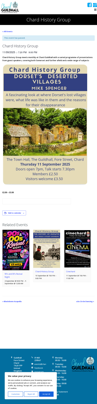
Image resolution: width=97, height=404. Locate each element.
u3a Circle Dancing (85, 301)
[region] (31, 385)
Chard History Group (44, 271)
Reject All (31, 394)
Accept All (46, 394)
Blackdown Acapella (12, 301)
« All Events (7, 31)
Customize (15, 394)
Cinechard (70, 271)
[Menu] (95, 10)
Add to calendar (14, 213)
